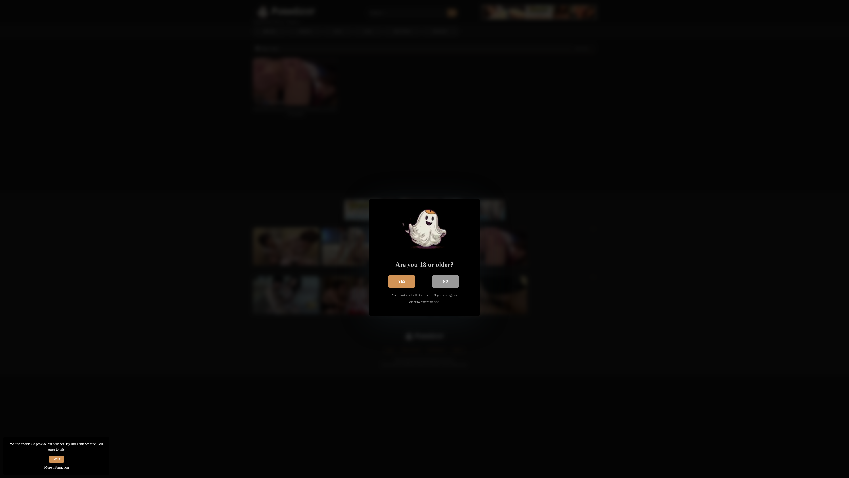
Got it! (56, 459)
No (445, 281)
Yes (401, 281)
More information (56, 467)
